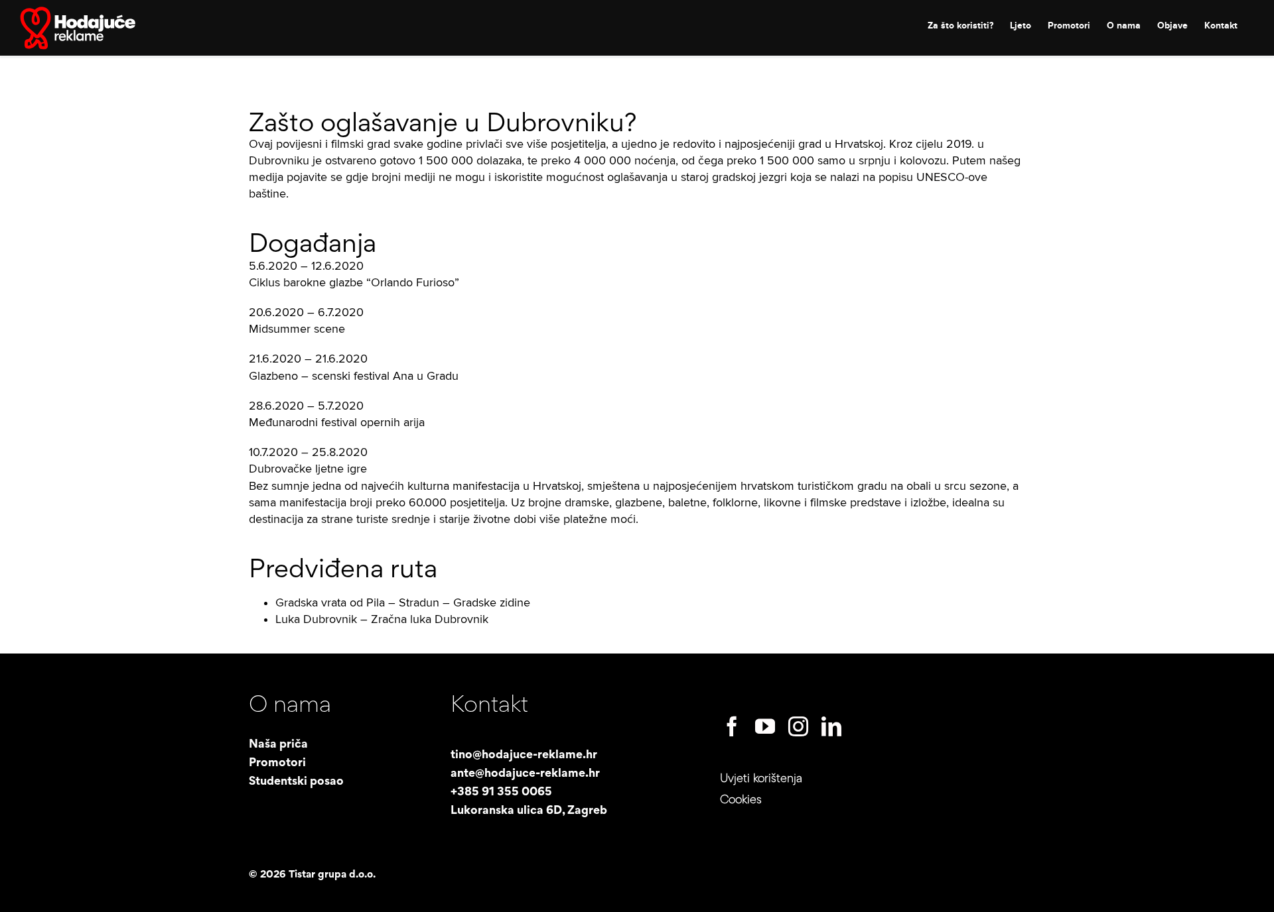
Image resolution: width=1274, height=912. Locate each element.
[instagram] (798, 726)
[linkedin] (831, 726)
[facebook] (732, 726)
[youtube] (765, 726)
